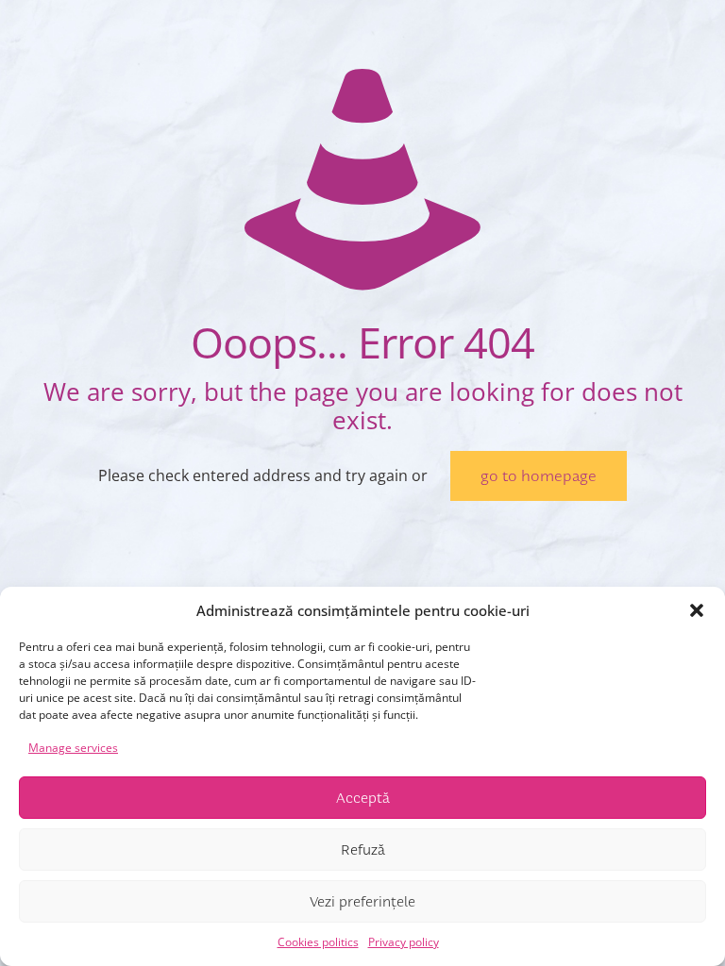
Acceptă (363, 798)
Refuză (363, 850)
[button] (696, 610)
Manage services (73, 748)
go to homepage (539, 476)
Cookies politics (318, 942)
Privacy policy (403, 942)
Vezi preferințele (362, 901)
